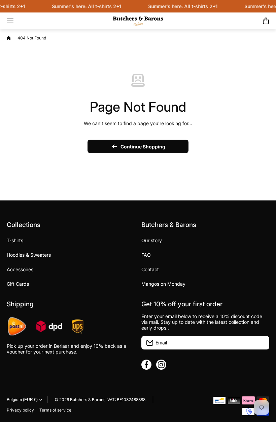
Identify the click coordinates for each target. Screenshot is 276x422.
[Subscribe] (260, 342)
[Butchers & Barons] (138, 21)
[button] (266, 21)
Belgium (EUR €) (22, 399)
